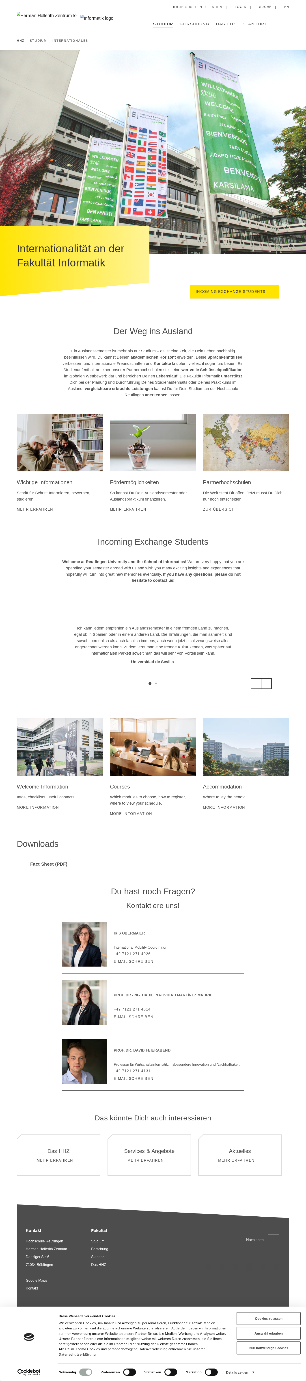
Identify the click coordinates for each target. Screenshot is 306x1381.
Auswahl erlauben (268, 1333)
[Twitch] (249, 1267)
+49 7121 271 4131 (132, 1071)
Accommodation (222, 787)
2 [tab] (156, 683)
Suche (265, 7)
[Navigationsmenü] (283, 24)
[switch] (129, 1372)
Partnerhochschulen (227, 482)
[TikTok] (222, 1267)
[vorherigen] (256, 683)
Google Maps (36, 1280)
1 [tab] (150, 683)
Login (240, 7)
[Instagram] (208, 1267)
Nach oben (255, 1240)
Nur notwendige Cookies (268, 1348)
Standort (255, 24)
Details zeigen (237, 1372)
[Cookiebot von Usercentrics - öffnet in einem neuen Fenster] (29, 1372)
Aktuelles (240, 1151)
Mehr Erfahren (145, 1160)
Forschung (194, 24)
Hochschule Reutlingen (197, 7)
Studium (163, 24)
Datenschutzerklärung (77, 1354)
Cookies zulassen (268, 1318)
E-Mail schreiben (134, 961)
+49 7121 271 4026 (132, 954)
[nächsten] (266, 683)
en (286, 7)
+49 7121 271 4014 (132, 1009)
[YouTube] (263, 1267)
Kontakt (32, 1288)
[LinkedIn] (235, 1267)
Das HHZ (226, 24)
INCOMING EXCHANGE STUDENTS (231, 292)
